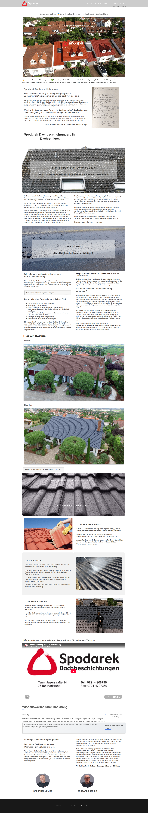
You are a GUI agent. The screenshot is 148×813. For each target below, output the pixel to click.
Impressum (78, 805)
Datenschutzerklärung (86, 805)
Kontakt (73, 805)
